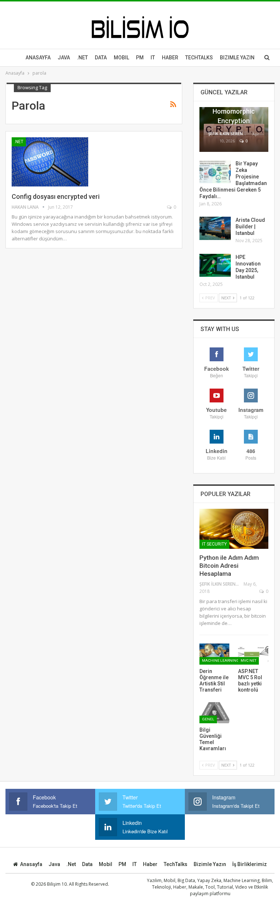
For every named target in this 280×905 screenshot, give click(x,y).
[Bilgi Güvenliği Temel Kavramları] (214, 712)
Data (101, 57)
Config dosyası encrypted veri (56, 196)
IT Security (214, 544)
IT (153, 57)
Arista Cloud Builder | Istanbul (250, 226)
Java (64, 57)
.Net (82, 57)
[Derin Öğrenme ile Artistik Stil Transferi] (214, 654)
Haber (170, 57)
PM (122, 864)
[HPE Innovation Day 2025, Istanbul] (215, 265)
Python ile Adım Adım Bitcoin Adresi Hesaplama (229, 565)
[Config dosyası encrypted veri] (50, 161)
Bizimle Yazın (237, 57)
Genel (208, 719)
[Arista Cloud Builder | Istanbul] (215, 228)
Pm (140, 57)
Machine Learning (220, 660)
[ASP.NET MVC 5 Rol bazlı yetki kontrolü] (253, 654)
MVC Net (248, 660)
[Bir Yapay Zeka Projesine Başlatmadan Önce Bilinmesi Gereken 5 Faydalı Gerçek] (215, 172)
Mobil (121, 57)
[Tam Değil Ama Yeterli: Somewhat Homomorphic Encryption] (234, 129)
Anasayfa (38, 57)
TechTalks (199, 57)
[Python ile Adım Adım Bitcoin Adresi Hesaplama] (233, 529)
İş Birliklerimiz (249, 864)
